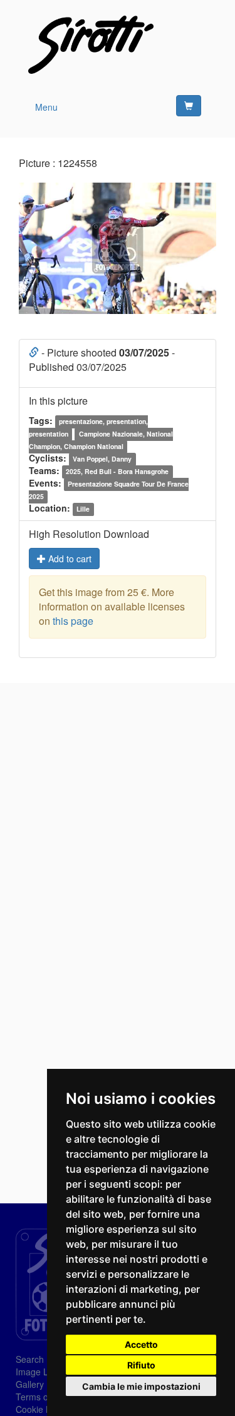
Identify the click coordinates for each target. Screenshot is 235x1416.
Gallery (30, 1384)
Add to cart (68, 558)
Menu (46, 107)
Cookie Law (39, 1409)
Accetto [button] (141, 1344)
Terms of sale (43, 1396)
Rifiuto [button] (141, 1365)
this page (73, 621)
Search (30, 1359)
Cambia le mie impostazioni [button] (141, 1386)
